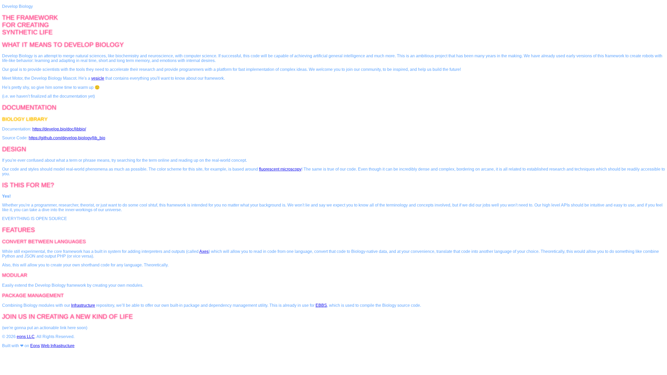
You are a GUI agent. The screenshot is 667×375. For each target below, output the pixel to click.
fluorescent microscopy (280, 169)
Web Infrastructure (58, 345)
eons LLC (26, 336)
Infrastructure (83, 305)
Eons (35, 345)
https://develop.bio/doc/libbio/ (59, 129)
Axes (204, 251)
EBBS (321, 305)
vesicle (97, 78)
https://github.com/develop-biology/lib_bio (67, 138)
